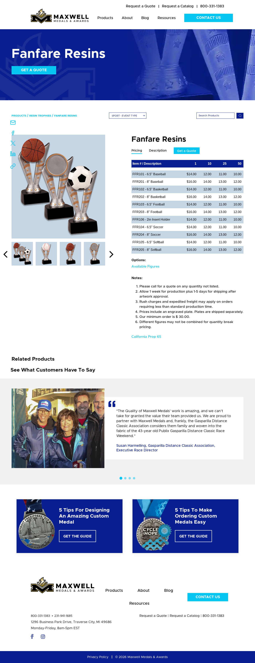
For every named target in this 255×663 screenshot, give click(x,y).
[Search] (239, 116)
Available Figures (145, 266)
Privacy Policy (97, 657)
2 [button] (125, 478)
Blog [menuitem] (145, 18)
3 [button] (129, 478)
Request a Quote (153, 615)
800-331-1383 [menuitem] (212, 6)
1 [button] (121, 478)
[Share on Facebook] (13, 133)
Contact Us (208, 18)
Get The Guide (77, 536)
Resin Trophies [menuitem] (40, 116)
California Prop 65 (146, 336)
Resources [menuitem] (167, 18)
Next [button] (111, 255)
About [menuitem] (127, 18)
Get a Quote (34, 70)
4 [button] (134, 478)
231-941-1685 (63, 615)
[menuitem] (140, 6)
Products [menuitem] (105, 18)
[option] (58, 187)
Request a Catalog (185, 615)
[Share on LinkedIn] (13, 155)
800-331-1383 (40, 615)
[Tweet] (13, 144)
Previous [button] (5, 255)
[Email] (13, 123)
